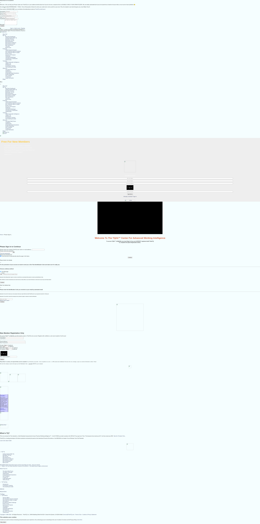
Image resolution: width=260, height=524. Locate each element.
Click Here (79, 519)
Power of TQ (8, 53)
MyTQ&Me (20, 464)
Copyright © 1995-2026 (5, 514)
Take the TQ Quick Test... (119, 436)
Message (2, 24)
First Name (2, 337)
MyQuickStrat (3, 491)
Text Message (5, 271)
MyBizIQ (2, 489)
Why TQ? (5, 34)
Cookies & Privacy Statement (89, 514)
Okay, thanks (3, 522)
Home (1, 234)
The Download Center (10, 67)
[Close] (0, 262)
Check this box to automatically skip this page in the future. (16, 256)
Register (23, 28)
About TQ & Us (3, 468)
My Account (17, 28)
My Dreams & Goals (10, 44)
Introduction (8, 64)
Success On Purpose (10, 54)
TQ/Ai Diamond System (11, 50)
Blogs (4, 79)
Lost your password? (5, 253)
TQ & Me (7, 46)
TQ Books (7, 56)
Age (1, 346)
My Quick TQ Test (9, 39)
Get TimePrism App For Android (13, 51)
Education (2, 347)
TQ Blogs (2, 494)
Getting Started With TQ (11, 37)
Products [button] (5, 48)
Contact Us (8, 76)
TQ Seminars (6, 509)
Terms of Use (78, 514)
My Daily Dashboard (10, 36)
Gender (2, 345)
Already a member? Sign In (130, 196)
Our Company (8, 75)
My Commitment (9, 45)
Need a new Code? (4, 300)
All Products (6, 501)
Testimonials (8, 59)
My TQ (3, 451)
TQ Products (4, 495)
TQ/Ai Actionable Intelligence (12, 62)
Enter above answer (5, 356)
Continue (2, 25)
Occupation (2, 349)
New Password (3, 342)
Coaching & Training (10, 65)
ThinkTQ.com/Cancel (40, 9)
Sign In (12, 28)
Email (3, 273)
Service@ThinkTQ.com (68, 514)
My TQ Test (5, 456)
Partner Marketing (9, 74)
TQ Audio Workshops (10, 57)
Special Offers (6, 497)
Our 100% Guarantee (8, 511)
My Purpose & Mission (10, 42)
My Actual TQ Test (9, 40)
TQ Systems (6, 506)
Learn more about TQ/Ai (6, 440)
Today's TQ (8, 63)
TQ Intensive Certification (11, 58)
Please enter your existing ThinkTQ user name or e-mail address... (16, 249)
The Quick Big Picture (10, 69)
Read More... (2, 411)
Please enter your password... (7, 251)
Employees (2, 18)
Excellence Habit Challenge (9, 502)
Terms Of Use (6, 479)
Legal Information (9, 78)
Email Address (3, 341)
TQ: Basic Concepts (7, 472)
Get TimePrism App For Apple (12, 52)
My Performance (9, 41)
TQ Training (4, 482)
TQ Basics (7, 70)
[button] (4, 35)
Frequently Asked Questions (12, 73)
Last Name (2, 338)
